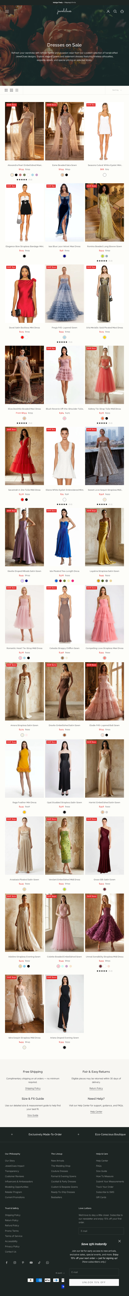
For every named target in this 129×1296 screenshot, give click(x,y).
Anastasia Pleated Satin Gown (24, 879)
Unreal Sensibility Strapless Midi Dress (104, 957)
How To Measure (104, 1176)
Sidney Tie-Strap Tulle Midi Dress (104, 409)
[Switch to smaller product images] (11, 90)
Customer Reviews (14, 1176)
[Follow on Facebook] (6, 1262)
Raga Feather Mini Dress (24, 802)
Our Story (10, 1160)
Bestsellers (56, 1197)
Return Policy (96, 1088)
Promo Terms (12, 1230)
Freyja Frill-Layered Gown (64, 327)
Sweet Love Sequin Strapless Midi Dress (104, 490)
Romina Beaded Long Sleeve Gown (104, 246)
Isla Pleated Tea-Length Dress (64, 571)
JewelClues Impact (14, 1165)
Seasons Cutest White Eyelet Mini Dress (104, 165)
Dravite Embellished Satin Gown (64, 725)
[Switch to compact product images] (16, 90)
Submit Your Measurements (110, 1181)
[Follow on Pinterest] (23, 1262)
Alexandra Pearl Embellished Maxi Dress (24, 165)
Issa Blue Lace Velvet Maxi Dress (64, 246)
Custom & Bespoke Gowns (64, 1186)
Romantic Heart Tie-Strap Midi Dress (24, 648)
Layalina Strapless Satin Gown (104, 571)
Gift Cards (101, 1197)
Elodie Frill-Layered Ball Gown (105, 725)
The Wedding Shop (60, 1165)
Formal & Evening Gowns (63, 1176)
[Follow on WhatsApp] (47, 1262)
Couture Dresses (59, 1171)
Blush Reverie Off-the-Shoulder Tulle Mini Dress (64, 409)
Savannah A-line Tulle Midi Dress (24, 490)
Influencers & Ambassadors (19, 1181)
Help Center (96, 1111)
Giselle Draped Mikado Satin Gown (24, 571)
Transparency (12, 1171)
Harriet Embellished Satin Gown (104, 802)
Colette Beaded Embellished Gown (64, 957)
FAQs (98, 1165)
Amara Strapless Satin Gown (24, 725)
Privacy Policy (12, 1246)
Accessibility (11, 1241)
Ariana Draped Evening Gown (64, 1038)
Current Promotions (15, 1197)
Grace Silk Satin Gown (104, 879)
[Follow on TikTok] (39, 1262)
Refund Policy (12, 1225)
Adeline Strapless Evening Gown (24, 957)
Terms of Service (13, 1236)
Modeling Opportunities (16, 1186)
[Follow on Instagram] (14, 1262)
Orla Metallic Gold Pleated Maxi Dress (104, 327)
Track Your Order (104, 1186)
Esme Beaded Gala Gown (64, 165)
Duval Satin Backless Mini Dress (24, 327)
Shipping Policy (33, 1088)
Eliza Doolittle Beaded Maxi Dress (24, 409)
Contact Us (10, 1251)
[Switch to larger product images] (6, 90)
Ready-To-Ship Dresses (63, 1192)
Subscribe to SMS (105, 1192)
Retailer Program (13, 1192)
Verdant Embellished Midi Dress (64, 879)
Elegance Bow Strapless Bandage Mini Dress (24, 246)
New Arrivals (57, 1160)
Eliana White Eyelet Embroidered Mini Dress (64, 490)
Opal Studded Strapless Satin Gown (64, 802)
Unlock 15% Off (94, 1282)
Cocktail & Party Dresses (63, 1181)
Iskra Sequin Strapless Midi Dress (24, 1038)
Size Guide (32, 1115)
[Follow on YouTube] (31, 1262)
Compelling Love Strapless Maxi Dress (104, 648)
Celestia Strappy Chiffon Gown (65, 648)
